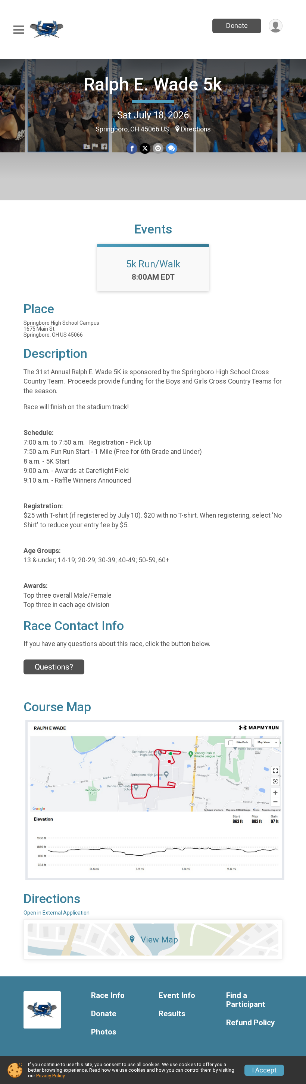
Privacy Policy (50, 1075)
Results (172, 1014)
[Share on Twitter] (145, 148)
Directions (196, 129)
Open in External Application (57, 913)
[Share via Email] (158, 148)
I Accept (264, 1070)
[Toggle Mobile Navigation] (18, 30)
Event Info (177, 995)
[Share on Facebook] (132, 148)
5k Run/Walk (153, 264)
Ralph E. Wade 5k (153, 84)
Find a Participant (245, 1000)
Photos (103, 1032)
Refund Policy (250, 1022)
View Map (159, 939)
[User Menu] (275, 26)
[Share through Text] (171, 148)
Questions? (54, 666)
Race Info (108, 995)
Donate (237, 25)
